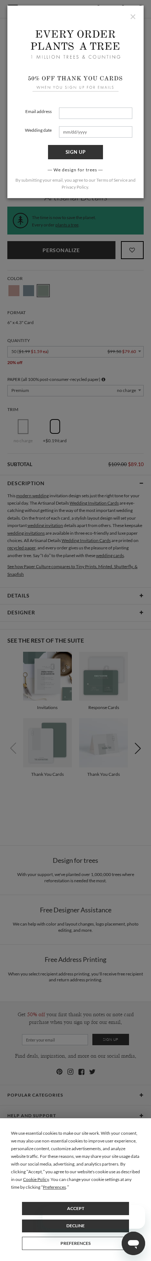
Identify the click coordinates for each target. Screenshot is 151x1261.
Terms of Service (112, 180)
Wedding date (38, 130)
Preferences (75, 1243)
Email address (38, 111)
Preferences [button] (54, 1187)
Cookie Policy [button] (36, 1179)
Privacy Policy (75, 187)
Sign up (76, 152)
